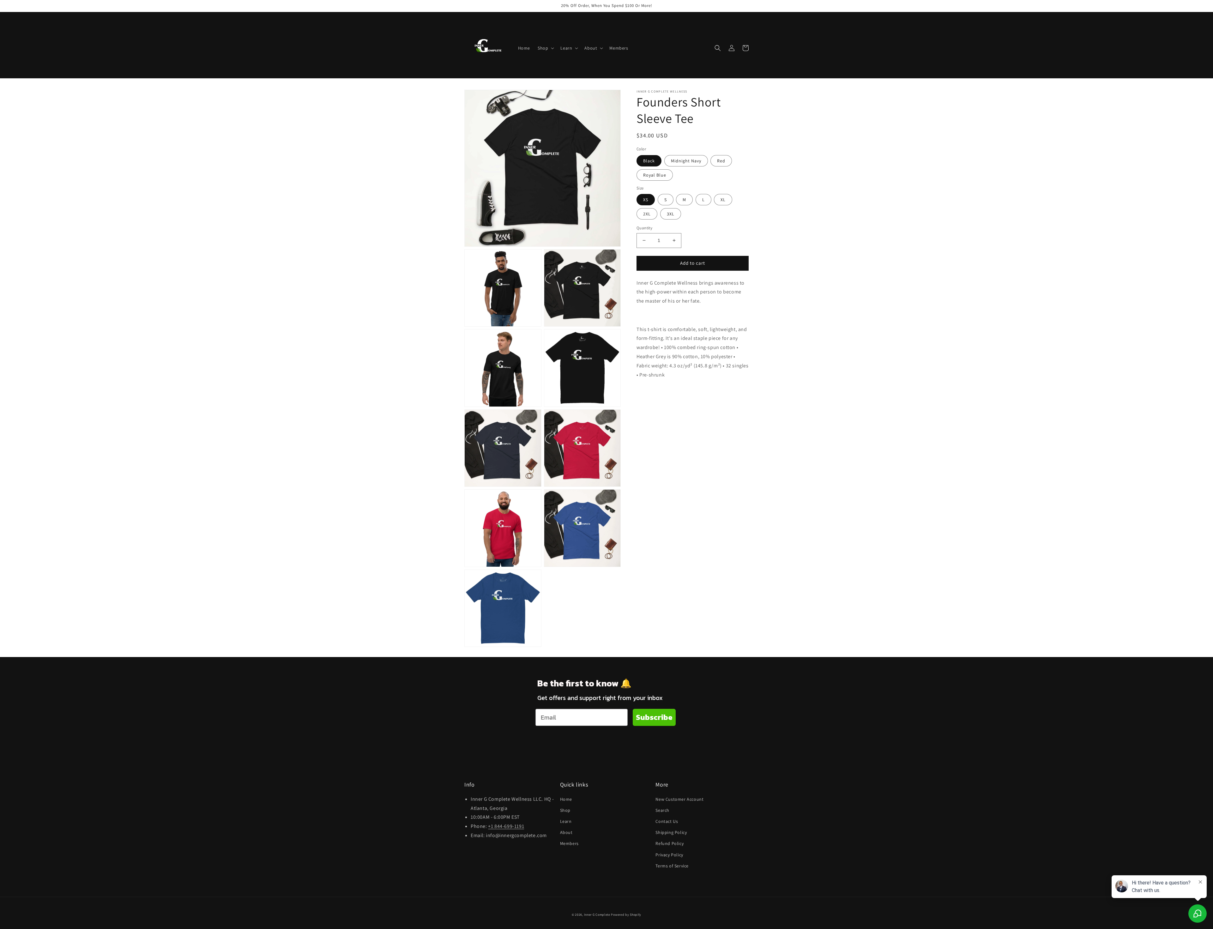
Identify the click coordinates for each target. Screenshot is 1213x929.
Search (662, 810)
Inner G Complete (597, 915)
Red (721, 160)
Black (649, 160)
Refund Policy (669, 843)
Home (566, 799)
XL (723, 199)
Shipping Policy (671, 832)
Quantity (644, 228)
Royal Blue (654, 175)
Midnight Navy (686, 160)
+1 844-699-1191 (506, 826)
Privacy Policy (669, 855)
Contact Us (666, 821)
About (566, 832)
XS (645, 199)
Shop (565, 810)
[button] (545, 48)
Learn (566, 821)
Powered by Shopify (626, 915)
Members (569, 843)
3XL (670, 214)
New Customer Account (679, 799)
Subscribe (654, 717)
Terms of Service (672, 866)
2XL (647, 214)
